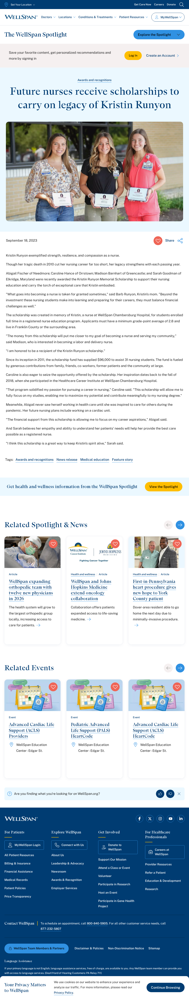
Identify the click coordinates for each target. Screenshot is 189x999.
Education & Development (163, 881)
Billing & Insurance (17, 863)
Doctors (46, 17)
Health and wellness (83, 574)
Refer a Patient (155, 872)
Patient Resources (131, 17)
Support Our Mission (112, 859)
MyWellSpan (169, 17)
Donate (171, 4)
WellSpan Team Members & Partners (39, 948)
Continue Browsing (165, 987)
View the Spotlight (163, 487)
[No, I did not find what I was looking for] (170, 794)
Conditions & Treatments (95, 17)
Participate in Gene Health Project (116, 903)
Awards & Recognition (66, 880)
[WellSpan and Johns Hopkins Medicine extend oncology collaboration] (88, 619)
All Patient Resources (19, 855)
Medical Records (16, 880)
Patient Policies (15, 888)
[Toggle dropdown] (159, 34)
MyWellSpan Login (27, 845)
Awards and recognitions (94, 80)
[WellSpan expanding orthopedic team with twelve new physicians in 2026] (37, 625)
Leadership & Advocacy (67, 863)
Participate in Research (114, 884)
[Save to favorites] (158, 240)
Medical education (94, 459)
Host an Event (107, 892)
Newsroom (58, 871)
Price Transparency (17, 896)
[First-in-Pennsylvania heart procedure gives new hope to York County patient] (135, 625)
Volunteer (104, 876)
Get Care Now (142, 4)
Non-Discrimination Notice (126, 948)
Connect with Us (72, 845)
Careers (159, 4)
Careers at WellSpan (162, 852)
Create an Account (160, 55)
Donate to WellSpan (114, 847)
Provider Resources (158, 864)
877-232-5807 (51, 929)
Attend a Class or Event (114, 868)
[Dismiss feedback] (179, 793)
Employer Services (64, 888)
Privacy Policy (63, 992)
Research (151, 889)
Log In (133, 55)
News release (66, 459)
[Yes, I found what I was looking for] (160, 794)
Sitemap (154, 948)
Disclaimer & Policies (89, 948)
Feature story (122, 459)
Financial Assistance (18, 871)
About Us (57, 855)
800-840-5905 (97, 923)
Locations (65, 17)
